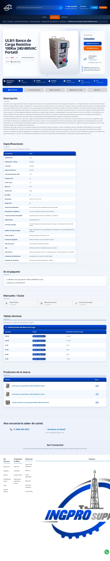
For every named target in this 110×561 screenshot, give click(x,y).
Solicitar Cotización (92, 43)
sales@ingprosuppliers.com (71, 8)
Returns (6, 475)
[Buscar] (60, 7)
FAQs (5, 485)
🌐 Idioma (94, 7)
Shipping (6, 471)
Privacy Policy (29, 491)
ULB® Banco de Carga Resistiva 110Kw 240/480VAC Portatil (28, 394)
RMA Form (28, 481)
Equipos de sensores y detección (50, 21)
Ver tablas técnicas (93, 48)
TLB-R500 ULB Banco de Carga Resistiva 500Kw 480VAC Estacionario (30, 402)
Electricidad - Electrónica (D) (21, 21)
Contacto (64, 17)
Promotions (17, 471)
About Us (27, 470)
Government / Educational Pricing (17, 481)
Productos (54, 17)
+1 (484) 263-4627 (71, 6)
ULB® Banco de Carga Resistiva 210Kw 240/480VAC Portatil (28, 386)
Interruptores (63, 21)
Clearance (16, 466)
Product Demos (18, 475)
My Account (7, 466)
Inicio (44, 17)
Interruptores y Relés (35, 21)
